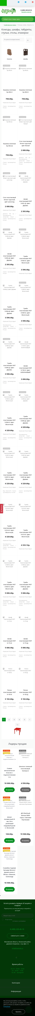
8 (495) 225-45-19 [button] (17, 929)
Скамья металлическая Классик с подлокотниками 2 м (9, 772)
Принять (18, 1012)
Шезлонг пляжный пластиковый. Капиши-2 (25, 769)
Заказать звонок (26, 12)
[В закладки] (15, 68)
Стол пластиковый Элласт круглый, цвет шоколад (9, 200)
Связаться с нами (17, 936)
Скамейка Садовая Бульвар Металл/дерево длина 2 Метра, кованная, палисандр (9, 872)
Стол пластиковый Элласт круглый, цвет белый (25, 143)
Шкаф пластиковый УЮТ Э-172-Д (25, 641)
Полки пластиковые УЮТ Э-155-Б (9, 692)
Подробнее (6, 1006)
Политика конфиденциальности (22, 919)
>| (17, 725)
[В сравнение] (15, 66)
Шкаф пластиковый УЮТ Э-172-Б (9, 641)
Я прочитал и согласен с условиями (19, 920)
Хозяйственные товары (10, 25)
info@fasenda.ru (17, 948)
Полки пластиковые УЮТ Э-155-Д (25, 692)
